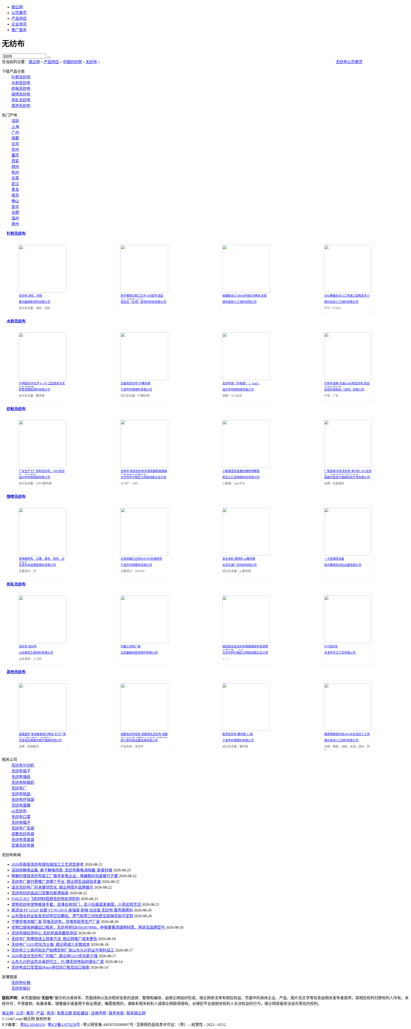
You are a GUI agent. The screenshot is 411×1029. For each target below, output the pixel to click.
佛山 (15, 201)
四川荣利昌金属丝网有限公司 (139, 740)
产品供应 (19, 18)
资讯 (50, 1013)
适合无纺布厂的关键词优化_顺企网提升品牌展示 (52, 887)
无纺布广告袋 (22, 828)
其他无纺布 (20, 106)
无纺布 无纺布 (28, 646)
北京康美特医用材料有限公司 (139, 652)
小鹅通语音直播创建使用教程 (240, 471)
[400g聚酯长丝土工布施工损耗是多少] (347, 291)
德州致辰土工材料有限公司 (239, 302)
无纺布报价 (20, 988)
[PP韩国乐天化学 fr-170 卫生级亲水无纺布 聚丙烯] (41, 379)
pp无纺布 (19, 811)
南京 (15, 195)
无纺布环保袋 (22, 800)
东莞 (15, 178)
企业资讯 (19, 24)
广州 (15, 132)
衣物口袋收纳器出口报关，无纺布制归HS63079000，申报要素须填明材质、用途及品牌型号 (88, 927)
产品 (40, 1013)
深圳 (15, 121)
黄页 (30, 1013)
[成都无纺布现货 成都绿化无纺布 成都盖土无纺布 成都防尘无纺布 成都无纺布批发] (143, 730)
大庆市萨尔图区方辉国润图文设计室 (143, 477)
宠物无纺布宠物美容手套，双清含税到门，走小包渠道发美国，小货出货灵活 (76, 904)
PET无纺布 (331, 646)
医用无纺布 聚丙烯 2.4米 (237, 734)
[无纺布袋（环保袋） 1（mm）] (245, 379)
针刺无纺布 (20, 77)
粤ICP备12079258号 (64, 1025)
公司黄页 (19, 13)
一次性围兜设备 (334, 558)
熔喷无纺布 (20, 94)
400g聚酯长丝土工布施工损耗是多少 (347, 295)
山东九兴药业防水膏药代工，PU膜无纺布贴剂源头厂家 (57, 962)
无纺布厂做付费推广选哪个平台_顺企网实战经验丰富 (56, 882)
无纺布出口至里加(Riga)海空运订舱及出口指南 (50, 967)
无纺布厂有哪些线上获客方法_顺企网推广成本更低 (54, 939)
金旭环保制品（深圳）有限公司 (344, 389)
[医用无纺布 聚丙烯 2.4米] (245, 730)
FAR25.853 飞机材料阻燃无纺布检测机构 (45, 899)
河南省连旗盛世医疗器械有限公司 (40, 740)
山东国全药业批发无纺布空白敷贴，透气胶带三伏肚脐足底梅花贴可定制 (72, 916)
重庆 (15, 155)
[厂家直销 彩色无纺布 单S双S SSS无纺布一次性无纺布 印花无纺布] (347, 466)
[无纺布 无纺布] (41, 642)
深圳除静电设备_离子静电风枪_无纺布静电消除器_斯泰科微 (61, 870)
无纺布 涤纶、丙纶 (30, 295)
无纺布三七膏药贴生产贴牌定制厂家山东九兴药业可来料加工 (62, 950)
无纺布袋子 (20, 771)
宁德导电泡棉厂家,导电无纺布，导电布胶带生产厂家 (55, 922)
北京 (15, 144)
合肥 (15, 212)
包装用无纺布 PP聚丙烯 (135, 383)
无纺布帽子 (20, 822)
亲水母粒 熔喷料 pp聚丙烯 (238, 558)
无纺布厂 (19, 788)
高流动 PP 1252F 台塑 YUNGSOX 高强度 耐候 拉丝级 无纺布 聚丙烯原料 (72, 910)
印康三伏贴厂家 (131, 646)
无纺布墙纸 (20, 777)
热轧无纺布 (20, 100)
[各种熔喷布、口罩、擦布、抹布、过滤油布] (41, 554)
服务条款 (116, 1013)
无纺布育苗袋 (22, 840)
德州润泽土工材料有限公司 (341, 302)
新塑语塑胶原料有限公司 (34, 389)
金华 (15, 207)
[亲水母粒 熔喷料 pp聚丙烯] (245, 554)
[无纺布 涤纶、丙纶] (41, 291)
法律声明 (98, 1013)
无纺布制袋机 (22, 782)
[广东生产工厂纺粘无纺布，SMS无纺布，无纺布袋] (41, 466)
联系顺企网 (136, 1013)
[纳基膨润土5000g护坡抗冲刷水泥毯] (245, 291)
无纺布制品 (20, 794)
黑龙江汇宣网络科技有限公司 (240, 477)
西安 (15, 161)
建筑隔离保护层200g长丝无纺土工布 (347, 734)
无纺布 (91, 62)
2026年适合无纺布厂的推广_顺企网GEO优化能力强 (54, 956)
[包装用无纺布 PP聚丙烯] (143, 379)
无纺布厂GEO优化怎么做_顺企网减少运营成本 (50, 944)
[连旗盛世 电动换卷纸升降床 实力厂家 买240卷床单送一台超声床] (41, 730)
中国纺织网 (72, 62)
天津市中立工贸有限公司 (340, 652)
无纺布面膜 (20, 805)
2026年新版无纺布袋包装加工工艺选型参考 (47, 864)
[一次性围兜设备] (347, 554)
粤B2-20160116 (32, 1025)
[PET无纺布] (347, 642)
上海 (15, 127)
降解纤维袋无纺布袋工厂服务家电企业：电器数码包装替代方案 (64, 876)
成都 (15, 138)
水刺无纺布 (20, 83)
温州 (15, 218)
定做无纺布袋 (22, 845)
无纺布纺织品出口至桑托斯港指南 (39, 893)
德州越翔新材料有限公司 (34, 302)
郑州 (15, 167)
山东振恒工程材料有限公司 (36, 652)
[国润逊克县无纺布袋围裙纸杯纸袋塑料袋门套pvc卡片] (245, 642)
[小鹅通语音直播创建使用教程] (245, 466)
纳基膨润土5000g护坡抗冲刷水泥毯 (244, 295)
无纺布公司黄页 (349, 62)
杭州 (15, 172)
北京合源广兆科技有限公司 (239, 565)
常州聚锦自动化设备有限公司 (342, 565)
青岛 (15, 190)
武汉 (15, 184)
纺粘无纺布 (20, 89)
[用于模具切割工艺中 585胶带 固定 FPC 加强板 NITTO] (143, 291)
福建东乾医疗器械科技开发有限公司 (347, 477)
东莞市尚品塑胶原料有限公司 (37, 565)
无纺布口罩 (20, 817)
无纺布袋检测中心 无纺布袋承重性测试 (44, 933)
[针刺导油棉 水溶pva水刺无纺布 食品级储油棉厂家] (347, 379)
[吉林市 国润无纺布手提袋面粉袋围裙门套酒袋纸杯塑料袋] (143, 466)
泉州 (15, 224)
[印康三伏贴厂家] (143, 642)
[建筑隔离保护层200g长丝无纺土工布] (347, 730)
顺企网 (17, 7)
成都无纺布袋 (22, 834)
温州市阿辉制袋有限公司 (238, 389)
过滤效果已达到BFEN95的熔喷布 (141, 558)
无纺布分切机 (22, 765)
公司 (20, 1013)
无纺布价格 (20, 983)
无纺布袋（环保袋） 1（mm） (241, 383)
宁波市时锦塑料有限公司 (136, 389)
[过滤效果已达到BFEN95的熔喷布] (143, 554)
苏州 (15, 150)
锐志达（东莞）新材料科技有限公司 (143, 302)
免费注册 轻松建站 (72, 1013)
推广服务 (19, 30)
